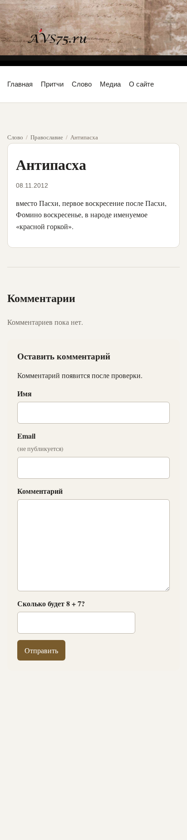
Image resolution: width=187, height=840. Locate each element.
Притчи (52, 84)
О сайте (141, 84)
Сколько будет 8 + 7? (51, 603)
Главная (20, 84)
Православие (46, 137)
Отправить (41, 650)
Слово (82, 84)
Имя (24, 393)
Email (40, 441)
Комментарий (40, 491)
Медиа (110, 84)
